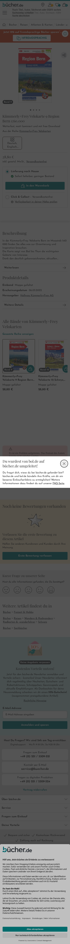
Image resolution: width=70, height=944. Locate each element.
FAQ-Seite (58, 483)
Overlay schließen (64, 463)
